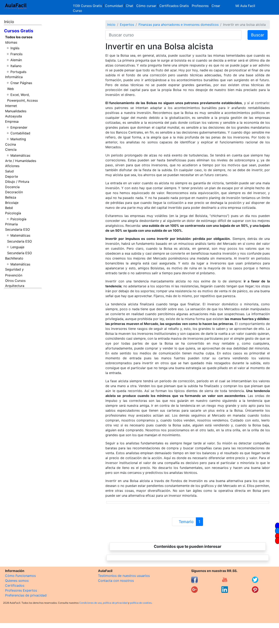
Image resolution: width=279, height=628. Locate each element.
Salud (9, 171)
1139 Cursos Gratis (88, 6)
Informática (14, 77)
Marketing (18, 139)
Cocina (10, 144)
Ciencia (11, 149)
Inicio (9, 21)
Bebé (9, 208)
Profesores (200, 6)
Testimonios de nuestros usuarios (124, 576)
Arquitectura (14, 286)
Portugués (18, 72)
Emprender (18, 127)
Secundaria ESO (17, 229)
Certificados (14, 585)
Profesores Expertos (21, 590)
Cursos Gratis (18, 30)
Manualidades (15, 111)
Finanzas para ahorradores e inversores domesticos (178, 24)
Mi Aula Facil (245, 6)
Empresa (12, 121)
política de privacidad (115, 602)
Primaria (11, 224)
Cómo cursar (146, 6)
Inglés (14, 48)
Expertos (127, 24)
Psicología (13, 213)
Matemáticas (20, 155)
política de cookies (141, 602)
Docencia (12, 187)
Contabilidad (20, 133)
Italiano (16, 66)
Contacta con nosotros (116, 581)
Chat (129, 6)
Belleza (10, 197)
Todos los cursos (18, 37)
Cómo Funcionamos (20, 576)
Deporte (11, 176)
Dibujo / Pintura (17, 182)
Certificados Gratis (174, 6)
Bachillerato (14, 258)
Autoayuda (13, 116)
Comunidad (114, 6)
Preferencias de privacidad (26, 595)
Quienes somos (17, 581)
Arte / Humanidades (20, 161)
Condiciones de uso (90, 602)
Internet (11, 106)
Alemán (16, 60)
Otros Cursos (15, 281)
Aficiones (12, 166)
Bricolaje (11, 203)
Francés (16, 54)
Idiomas (11, 42)
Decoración (14, 192)
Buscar (257, 35)
